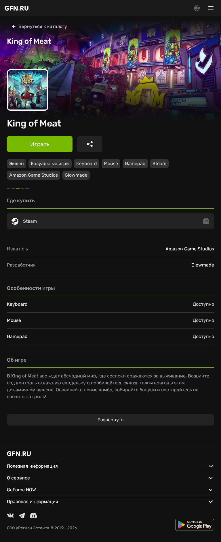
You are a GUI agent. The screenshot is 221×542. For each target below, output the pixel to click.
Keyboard (86, 163)
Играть (39, 144)
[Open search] (208, 26)
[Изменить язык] (197, 8)
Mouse (111, 163)
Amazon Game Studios (33, 175)
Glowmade (76, 175)
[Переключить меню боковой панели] (210, 8)
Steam (159, 163)
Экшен (16, 163)
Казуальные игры (50, 163)
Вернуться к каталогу (42, 26)
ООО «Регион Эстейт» (28, 528)
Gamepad (135, 163)
